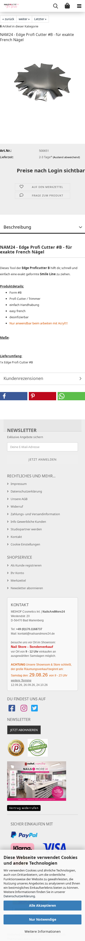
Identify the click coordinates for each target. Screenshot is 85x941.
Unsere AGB (19, 499)
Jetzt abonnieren (24, 730)
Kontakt (16, 537)
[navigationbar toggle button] (79, 6)
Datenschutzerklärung (19, 896)
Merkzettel (18, 580)
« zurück (8, 19)
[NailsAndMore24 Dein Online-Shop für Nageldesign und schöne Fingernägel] (9, 6)
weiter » (24, 19)
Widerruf (17, 506)
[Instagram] (23, 709)
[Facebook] (12, 709)
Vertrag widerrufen (23, 808)
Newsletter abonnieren (27, 588)
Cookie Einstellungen (25, 544)
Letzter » (40, 19)
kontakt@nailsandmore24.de (36, 633)
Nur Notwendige (42, 919)
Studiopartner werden (26, 529)
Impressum (19, 484)
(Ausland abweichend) (66, 157)
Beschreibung (17, 227)
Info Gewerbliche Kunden (28, 521)
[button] (13, 396)
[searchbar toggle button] (55, 6)
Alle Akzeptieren (42, 905)
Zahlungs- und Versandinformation (35, 514)
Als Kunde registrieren (26, 565)
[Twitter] (35, 709)
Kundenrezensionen (23, 378)
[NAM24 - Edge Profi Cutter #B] (42, 82)
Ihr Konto (17, 573)
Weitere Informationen (43, 931)
